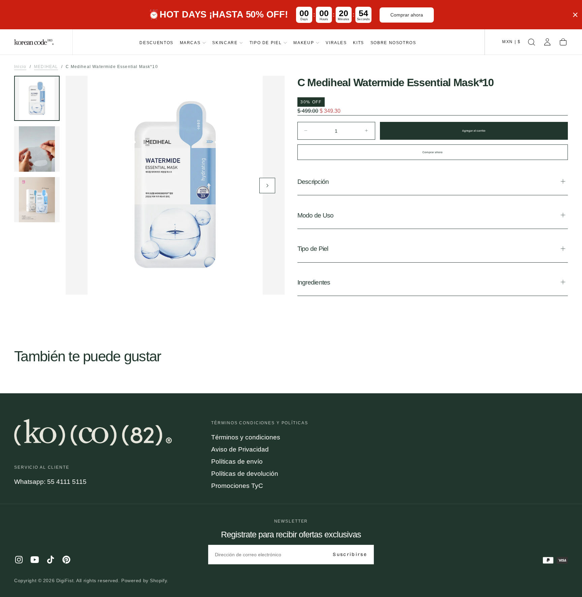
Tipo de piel (266, 42)
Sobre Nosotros (393, 42)
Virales (336, 42)
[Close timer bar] (575, 15)
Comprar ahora (406, 15)
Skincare (224, 42)
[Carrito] (563, 42)
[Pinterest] (66, 559)
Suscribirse (350, 554)
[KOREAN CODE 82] (93, 432)
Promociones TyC (237, 485)
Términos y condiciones (245, 437)
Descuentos (156, 42)
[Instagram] (19, 559)
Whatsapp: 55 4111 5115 (50, 481)
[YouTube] (34, 559)
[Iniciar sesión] (547, 42)
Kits (358, 42)
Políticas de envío (237, 461)
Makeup (303, 42)
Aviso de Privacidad (240, 449)
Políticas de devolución (244, 473)
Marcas (190, 42)
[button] (511, 42)
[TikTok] (50, 559)
